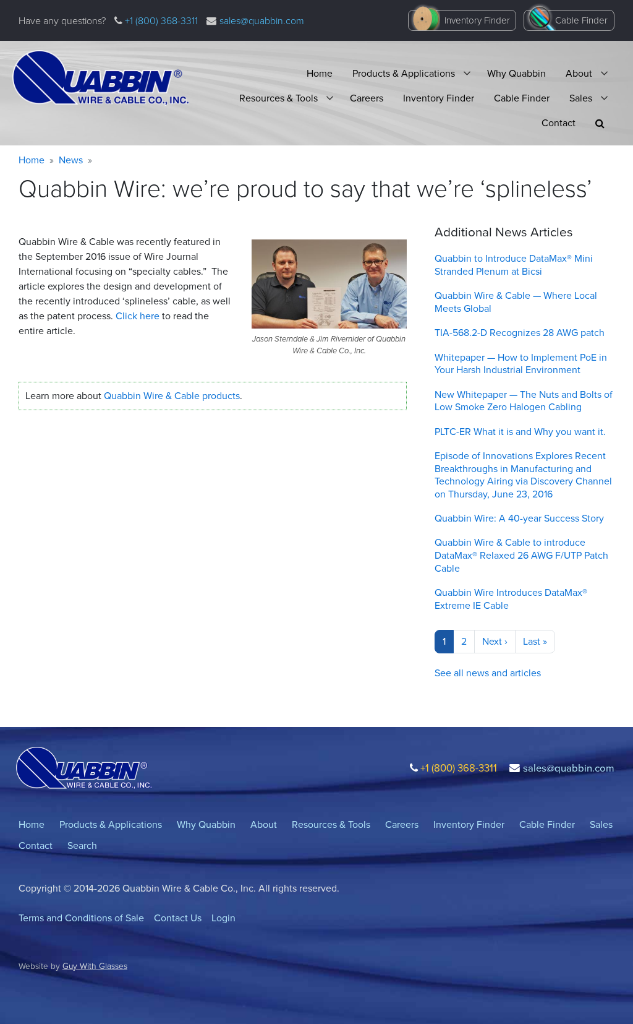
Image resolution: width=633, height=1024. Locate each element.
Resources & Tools (278, 98)
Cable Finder (581, 20)
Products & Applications (403, 73)
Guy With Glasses (94, 966)
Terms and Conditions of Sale (81, 918)
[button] (599, 123)
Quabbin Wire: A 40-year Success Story (519, 518)
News (71, 160)
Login (223, 918)
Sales (580, 98)
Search (82, 845)
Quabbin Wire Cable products (172, 396)
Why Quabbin (516, 73)
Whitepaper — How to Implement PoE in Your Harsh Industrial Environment (521, 363)
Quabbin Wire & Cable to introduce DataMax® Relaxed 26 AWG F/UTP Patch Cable (521, 555)
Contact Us (178, 918)
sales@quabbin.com (261, 21)
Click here (139, 316)
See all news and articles (488, 673)
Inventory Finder (477, 20)
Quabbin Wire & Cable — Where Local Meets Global (516, 302)
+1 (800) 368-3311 (160, 21)
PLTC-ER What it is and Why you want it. (520, 431)
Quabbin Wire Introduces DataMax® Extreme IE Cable (511, 599)
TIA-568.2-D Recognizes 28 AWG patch (520, 332)
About (579, 73)
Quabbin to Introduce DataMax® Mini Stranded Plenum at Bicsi (514, 264)
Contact (559, 123)
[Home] (100, 78)
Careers (366, 98)
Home (320, 73)
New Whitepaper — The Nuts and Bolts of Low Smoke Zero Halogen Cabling (524, 401)
